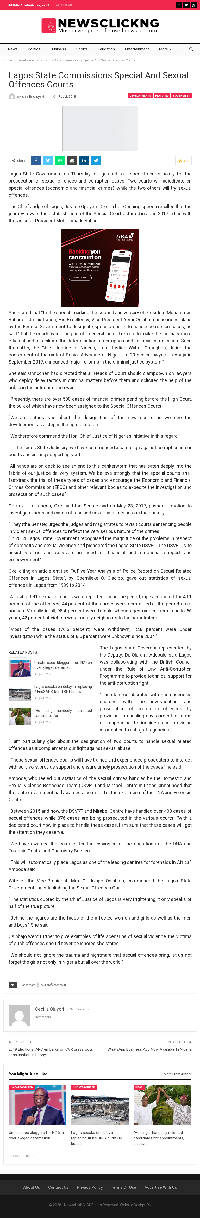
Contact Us (64, 5)
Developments (140, 95)
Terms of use (123, 1187)
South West (181, 95)
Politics (34, 49)
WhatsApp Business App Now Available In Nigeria (150, 1049)
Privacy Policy (90, 1187)
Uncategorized (22, 1087)
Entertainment (137, 49)
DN (149, 1205)
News (13, 49)
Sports (82, 49)
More (163, 49)
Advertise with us (161, 1187)
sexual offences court (53, 984)
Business (58, 49)
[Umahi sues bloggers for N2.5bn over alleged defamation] (20, 668)
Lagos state (28, 984)
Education (106, 49)
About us (31, 1187)
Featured (162, 95)
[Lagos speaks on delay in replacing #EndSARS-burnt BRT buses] (20, 692)
